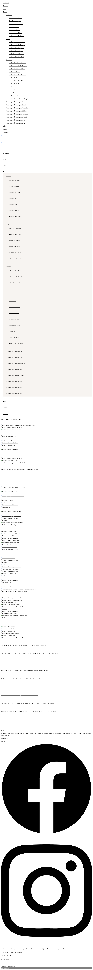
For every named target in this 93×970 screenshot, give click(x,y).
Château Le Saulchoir (15, 33)
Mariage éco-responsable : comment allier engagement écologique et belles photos (29, 653)
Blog (4, 126)
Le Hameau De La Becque (17, 45)
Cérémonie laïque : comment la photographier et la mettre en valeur (24, 670)
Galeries (5, 6)
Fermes (8, 39)
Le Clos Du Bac (14, 78)
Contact (5, 132)
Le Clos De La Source (15, 84)
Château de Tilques (14, 30)
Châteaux (9, 15)
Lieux (5, 12)
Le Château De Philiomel (16, 36)
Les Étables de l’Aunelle (16, 54)
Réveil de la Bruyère (15, 21)
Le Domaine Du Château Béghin (19, 99)
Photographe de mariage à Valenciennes (18, 108)
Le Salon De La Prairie (16, 90)
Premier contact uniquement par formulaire (11, 952)
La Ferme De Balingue (16, 51)
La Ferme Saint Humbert (16, 57)
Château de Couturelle (15, 18)
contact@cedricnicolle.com (7, 955)
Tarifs (5, 129)
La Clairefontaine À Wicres (17, 69)
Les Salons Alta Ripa (15, 87)
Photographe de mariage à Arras (15, 102)
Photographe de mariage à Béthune (16, 111)
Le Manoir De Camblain (16, 81)
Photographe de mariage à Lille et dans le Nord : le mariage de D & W (24, 645)
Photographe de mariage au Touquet (17, 114)
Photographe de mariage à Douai (16, 105)
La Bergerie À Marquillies (17, 42)
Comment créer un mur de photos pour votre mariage (19, 686)
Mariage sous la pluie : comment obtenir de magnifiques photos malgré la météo (28, 703)
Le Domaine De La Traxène (17, 63)
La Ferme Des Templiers (16, 48)
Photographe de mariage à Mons (16, 120)
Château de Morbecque (16, 24)
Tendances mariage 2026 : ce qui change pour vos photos (19, 695)
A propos (6, 3)
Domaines (9, 60)
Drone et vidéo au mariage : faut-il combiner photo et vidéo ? (21, 678)
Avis (4, 9)
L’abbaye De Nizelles (15, 96)
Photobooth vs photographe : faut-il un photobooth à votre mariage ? (24, 720)
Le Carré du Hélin (14, 72)
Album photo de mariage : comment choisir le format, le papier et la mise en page (28, 711)
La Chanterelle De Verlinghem (18, 66)
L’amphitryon (13, 93)
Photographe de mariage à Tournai (16, 117)
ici (10, 962)
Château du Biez (14, 27)
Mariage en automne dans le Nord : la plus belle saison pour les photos (25, 661)
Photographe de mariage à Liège (16, 123)
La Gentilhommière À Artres (17, 75)
